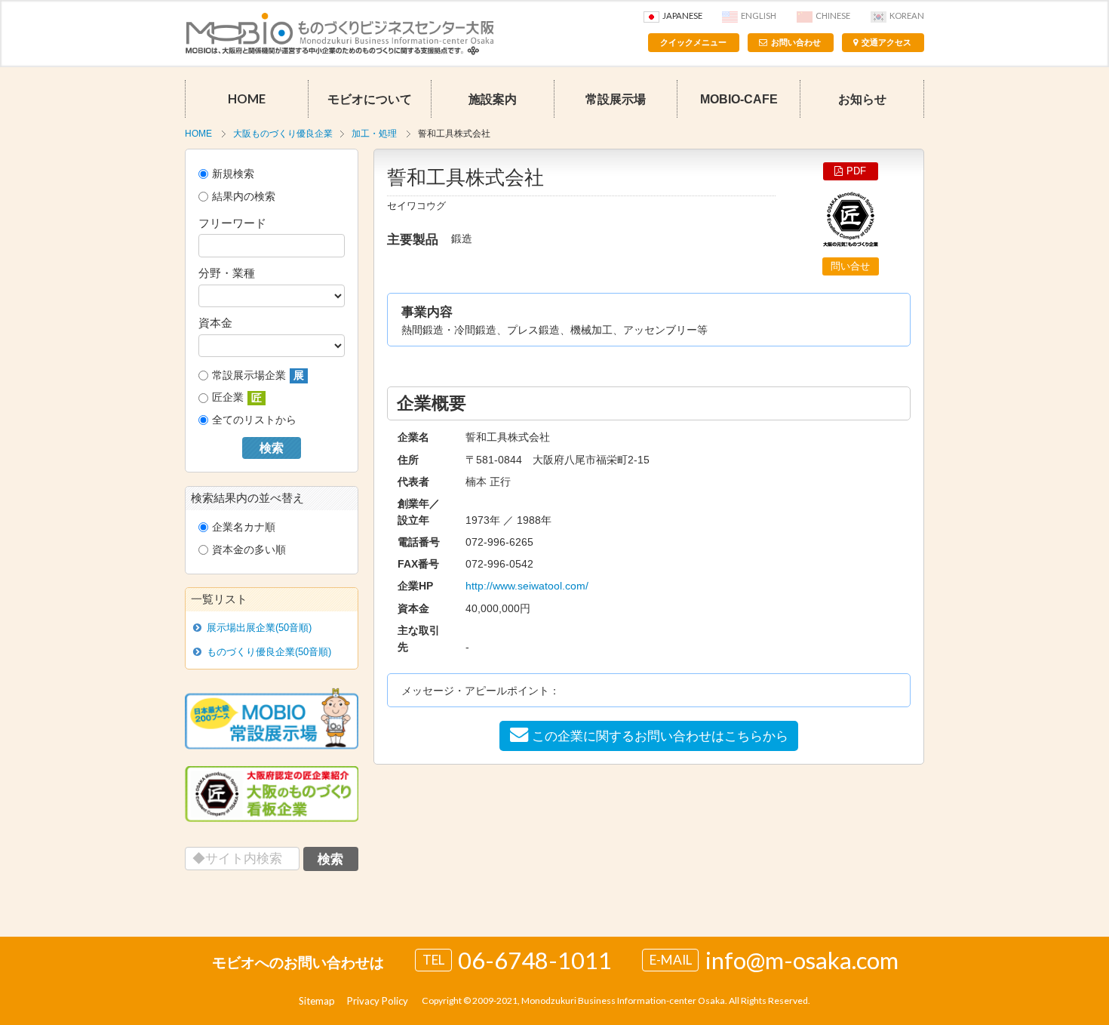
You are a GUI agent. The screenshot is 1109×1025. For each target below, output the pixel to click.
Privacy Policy (377, 1001)
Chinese (833, 15)
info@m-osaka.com (802, 960)
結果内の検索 (243, 196)
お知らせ (862, 99)
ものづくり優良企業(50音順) (269, 651)
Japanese (682, 15)
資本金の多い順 (249, 549)
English (758, 15)
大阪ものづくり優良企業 (283, 133)
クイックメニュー (693, 42)
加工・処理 (374, 133)
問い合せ (850, 266)
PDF (856, 171)
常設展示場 (615, 99)
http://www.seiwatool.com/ (526, 586)
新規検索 (233, 174)
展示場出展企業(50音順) (259, 627)
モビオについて (369, 99)
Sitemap (317, 1001)
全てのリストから (254, 420)
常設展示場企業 (258, 375)
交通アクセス (886, 42)
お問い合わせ (796, 42)
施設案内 (492, 99)
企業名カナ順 (243, 527)
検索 (272, 448)
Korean (906, 15)
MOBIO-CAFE (739, 99)
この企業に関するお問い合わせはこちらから (660, 735)
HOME (247, 98)
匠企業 (237, 397)
